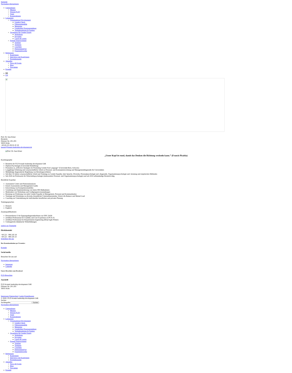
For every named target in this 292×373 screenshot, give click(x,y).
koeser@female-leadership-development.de (16, 147)
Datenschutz (13, 296)
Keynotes (18, 337)
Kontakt (4, 248)
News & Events (15, 364)
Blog (12, 366)
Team (12, 315)
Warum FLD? (15, 313)
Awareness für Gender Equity (20, 333)
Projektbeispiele (15, 360)
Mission (13, 311)
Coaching (18, 348)
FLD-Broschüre (6, 275)
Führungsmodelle (21, 325)
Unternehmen (10, 309)
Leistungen (9, 319)
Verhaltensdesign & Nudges (25, 331)
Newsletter (14, 368)
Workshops (19, 335)
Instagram (9, 264)
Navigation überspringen (10, 4)
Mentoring (18, 327)
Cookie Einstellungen (26, 296)
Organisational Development (20, 321)
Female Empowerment (18, 341)
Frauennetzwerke (21, 352)
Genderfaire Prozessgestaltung (25, 329)
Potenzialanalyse (21, 350)
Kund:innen (14, 356)
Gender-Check (20, 323)
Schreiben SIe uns (7, 239)
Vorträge (18, 343)
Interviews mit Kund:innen (19, 358)
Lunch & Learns (20, 339)
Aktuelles (8, 362)
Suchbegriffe (5, 302)
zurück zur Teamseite (8, 226)
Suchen (35, 302)
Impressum (5, 296)
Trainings (18, 345)
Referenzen (9, 354)
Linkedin (8, 266)
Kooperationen (15, 317)
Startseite (4, 2)
